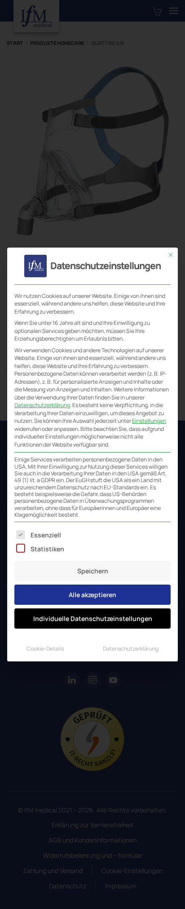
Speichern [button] (92, 571)
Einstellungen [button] (149, 421)
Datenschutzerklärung (42, 405)
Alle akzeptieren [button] (92, 594)
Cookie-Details (45, 648)
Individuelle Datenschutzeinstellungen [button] (92, 618)
